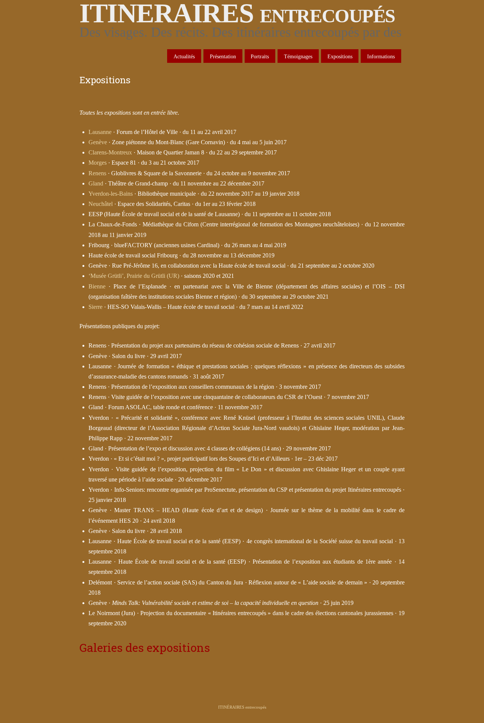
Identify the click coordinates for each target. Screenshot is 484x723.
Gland (95, 183)
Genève (97, 142)
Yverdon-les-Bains (110, 193)
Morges (97, 162)
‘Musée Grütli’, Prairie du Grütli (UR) (133, 276)
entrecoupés (237, 13)
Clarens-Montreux (110, 152)
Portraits (260, 56)
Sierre (95, 307)
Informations (381, 56)
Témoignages (298, 56)
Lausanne (100, 132)
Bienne (96, 286)
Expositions (339, 56)
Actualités (184, 56)
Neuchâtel (100, 204)
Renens (97, 173)
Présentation (223, 56)
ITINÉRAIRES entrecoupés (242, 707)
